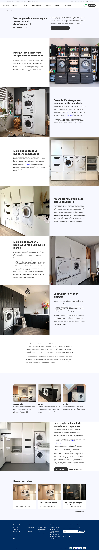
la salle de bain (39, 351)
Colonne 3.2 (68, 112)
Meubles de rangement (54, 538)
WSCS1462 (58, 443)
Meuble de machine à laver (54, 527)
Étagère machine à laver (54, 529)
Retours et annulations (42, 533)
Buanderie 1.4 (28, 164)
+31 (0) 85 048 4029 (89, 1)
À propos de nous (73, 1)
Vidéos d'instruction (17, 531)
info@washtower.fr (81, 1)
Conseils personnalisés (42, 527)
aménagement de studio (62, 111)
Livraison (39, 531)
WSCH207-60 (70, 115)
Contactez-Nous (67, 5)
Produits (25, 5)
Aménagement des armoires (55, 536)
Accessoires (52, 540)
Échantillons (48, 5)
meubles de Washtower (67, 347)
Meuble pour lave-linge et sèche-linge (54, 532)
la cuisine (44, 351)
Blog (14, 538)
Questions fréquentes (17, 533)
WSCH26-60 (60, 116)
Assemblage (15, 529)
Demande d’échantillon (42, 529)
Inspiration (57, 5)
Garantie (39, 536)
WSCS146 (72, 440)
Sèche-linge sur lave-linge (54, 534)
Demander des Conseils (36, 5)
